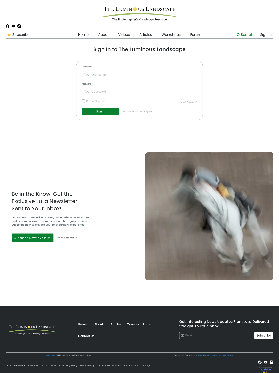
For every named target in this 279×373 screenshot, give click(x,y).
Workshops (171, 34)
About (103, 34)
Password (86, 84)
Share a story (131, 365)
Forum (196, 34)
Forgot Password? (188, 102)
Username (87, 66)
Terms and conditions (109, 365)
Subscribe (20, 34)
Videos (124, 34)
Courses (133, 324)
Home (83, 34)
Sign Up (149, 111)
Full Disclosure (48, 365)
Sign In (266, 34)
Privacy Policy (87, 365)
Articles (145, 34)
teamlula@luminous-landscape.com (215, 355)
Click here (50, 355)
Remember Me (95, 101)
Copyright (146, 365)
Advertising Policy (68, 365)
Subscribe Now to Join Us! (32, 238)
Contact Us (86, 336)
